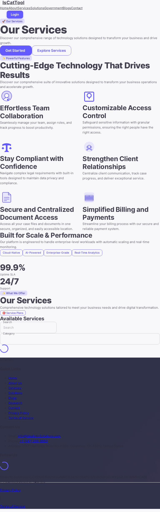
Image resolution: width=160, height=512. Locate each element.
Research (15, 403)
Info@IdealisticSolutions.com (39, 436)
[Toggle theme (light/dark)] (1, 14)
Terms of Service (21, 418)
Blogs (67, 8)
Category (9, 333)
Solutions (37, 8)
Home (4, 8)
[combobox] (77, 339)
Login (15, 14)
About (13, 8)
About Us (15, 383)
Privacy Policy (18, 413)
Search (7, 322)
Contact (76, 8)
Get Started (15, 50)
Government (53, 8)
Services (24, 8)
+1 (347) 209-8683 (34, 441)
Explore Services (51, 50)
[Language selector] (5, 14)
